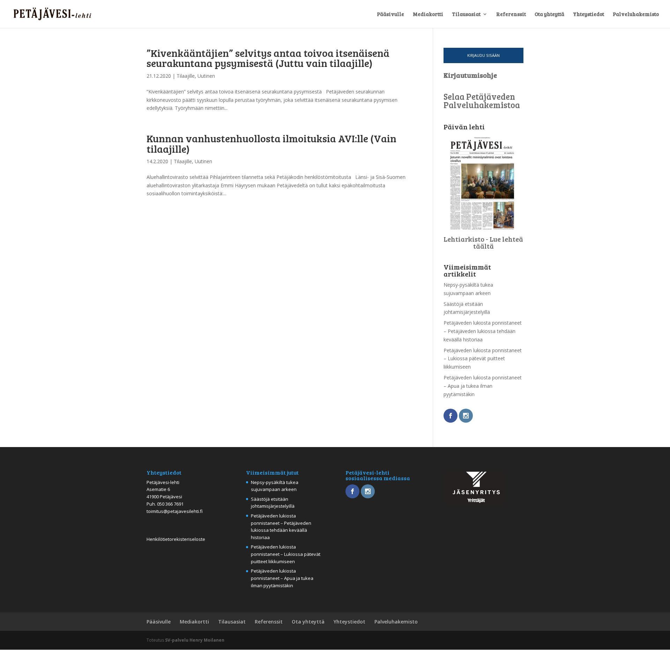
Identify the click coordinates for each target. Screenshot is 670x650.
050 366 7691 (170, 504)
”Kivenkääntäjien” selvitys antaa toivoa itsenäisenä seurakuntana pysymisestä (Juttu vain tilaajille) (268, 58)
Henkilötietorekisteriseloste (176, 539)
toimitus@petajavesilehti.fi (175, 511)
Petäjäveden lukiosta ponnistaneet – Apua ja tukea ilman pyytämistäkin (483, 386)
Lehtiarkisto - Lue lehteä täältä (483, 242)
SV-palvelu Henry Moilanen (194, 640)
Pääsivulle (390, 14)
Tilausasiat (466, 14)
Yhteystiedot (588, 14)
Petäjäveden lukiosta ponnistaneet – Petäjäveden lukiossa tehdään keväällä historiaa (483, 331)
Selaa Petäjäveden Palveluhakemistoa (482, 101)
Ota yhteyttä (549, 14)
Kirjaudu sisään (483, 55)
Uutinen (206, 76)
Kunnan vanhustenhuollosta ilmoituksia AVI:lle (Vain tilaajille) (271, 143)
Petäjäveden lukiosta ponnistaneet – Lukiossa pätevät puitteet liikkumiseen (483, 358)
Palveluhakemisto (636, 14)
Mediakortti (428, 14)
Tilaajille (186, 76)
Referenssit (511, 14)
